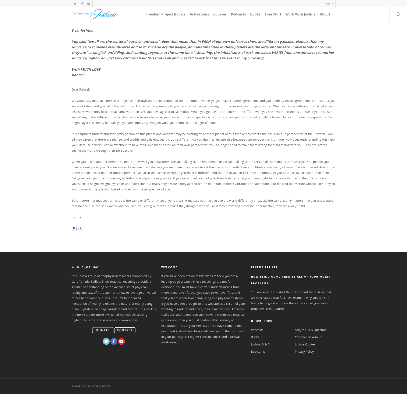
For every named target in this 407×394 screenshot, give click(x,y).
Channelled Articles (309, 337)
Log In (329, 3)
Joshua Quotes (305, 344)
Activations (199, 14)
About (325, 14)
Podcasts (238, 14)
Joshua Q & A (260, 344)
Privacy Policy (304, 351)
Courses (220, 14)
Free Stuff (273, 14)
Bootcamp (258, 351)
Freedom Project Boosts (165, 14)
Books (255, 14)
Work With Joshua (300, 14)
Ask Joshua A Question (311, 330)
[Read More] (275, 309)
